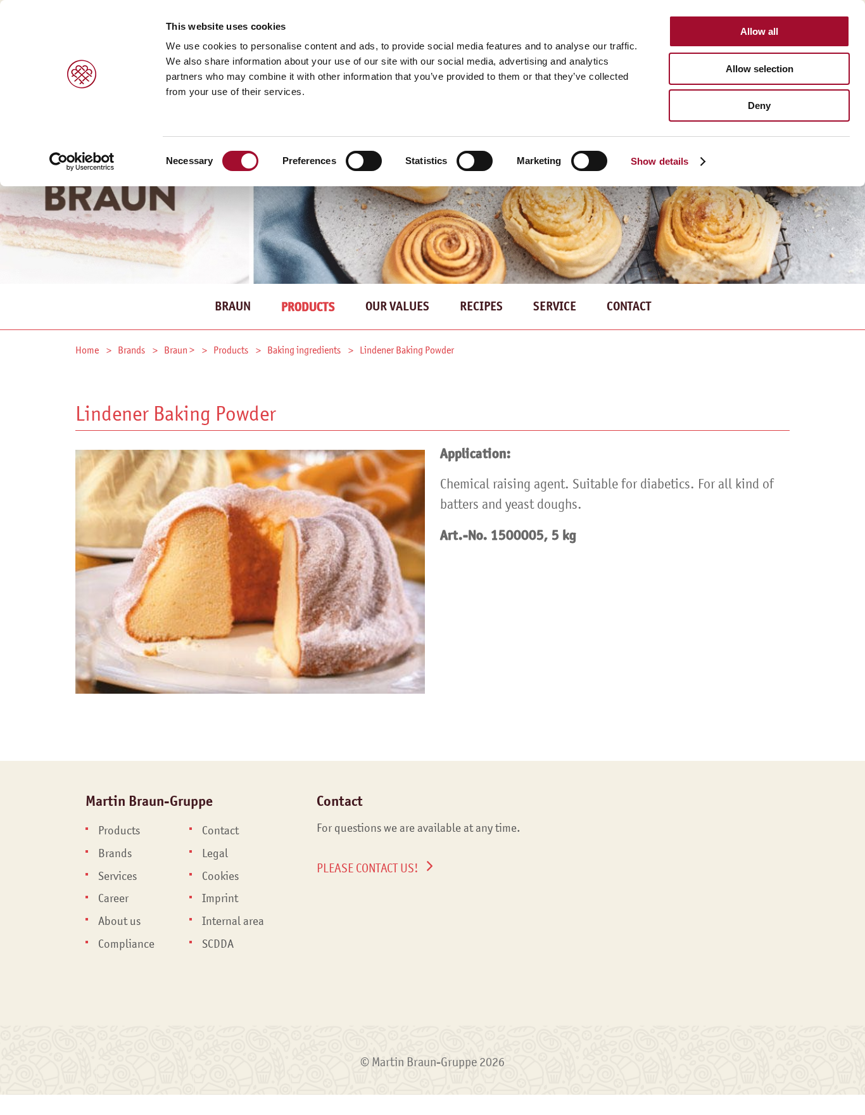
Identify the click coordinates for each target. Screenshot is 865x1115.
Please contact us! (368, 868)
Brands (115, 853)
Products (308, 307)
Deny (759, 105)
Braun (233, 306)
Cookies (220, 876)
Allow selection (759, 68)
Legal (215, 853)
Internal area (233, 921)
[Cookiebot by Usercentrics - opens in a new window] (82, 161)
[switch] (364, 161)
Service (554, 306)
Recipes (481, 306)
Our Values (397, 306)
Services (117, 876)
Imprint (220, 898)
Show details (659, 161)
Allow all (759, 31)
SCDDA (218, 944)
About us (119, 921)
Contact (629, 306)
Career (113, 898)
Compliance (126, 944)
